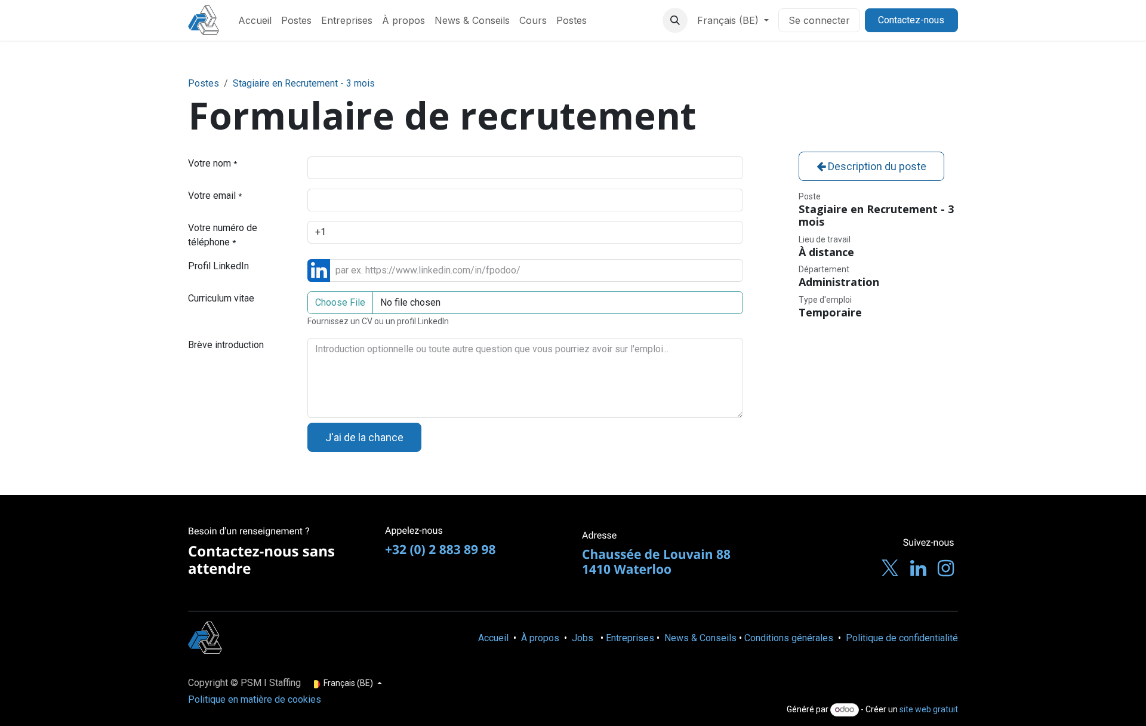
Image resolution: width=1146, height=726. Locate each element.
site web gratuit (928, 709)
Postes (203, 83)
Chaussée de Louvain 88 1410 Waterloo (656, 562)
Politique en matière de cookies (254, 699)
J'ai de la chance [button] (364, 437)
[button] (675, 20)
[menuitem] (254, 20)
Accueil (493, 638)
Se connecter (819, 20)
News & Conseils (700, 638)
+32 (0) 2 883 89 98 (440, 550)
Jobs (582, 638)
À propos (540, 638)
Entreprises (630, 638)
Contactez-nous (911, 20)
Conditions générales (788, 638)
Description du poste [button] (875, 166)
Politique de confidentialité (902, 638)
